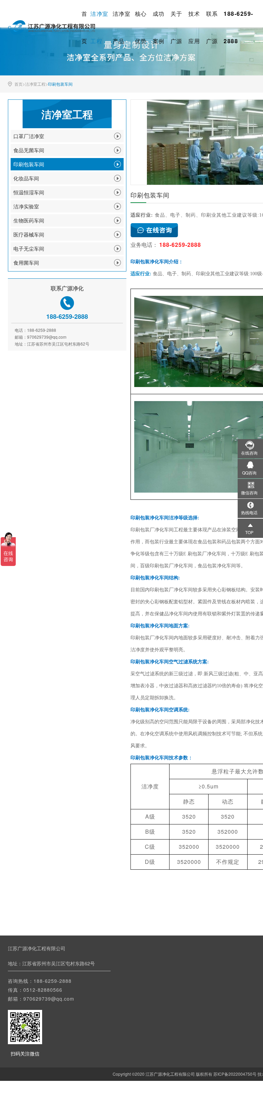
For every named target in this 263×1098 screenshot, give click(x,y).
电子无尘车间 (28, 248)
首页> (19, 84)
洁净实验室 (26, 206)
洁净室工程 (35, 84)
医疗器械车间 (28, 234)
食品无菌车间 (28, 150)
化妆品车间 (26, 178)
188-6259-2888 (53, 980)
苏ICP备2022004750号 (234, 1074)
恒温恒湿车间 (28, 192)
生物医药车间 (28, 220)
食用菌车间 (26, 262)
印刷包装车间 (60, 84)
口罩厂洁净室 (28, 136)
